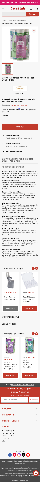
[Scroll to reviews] (20, 84)
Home (4, 20)
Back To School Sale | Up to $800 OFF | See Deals (20, 2)
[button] (3, 8)
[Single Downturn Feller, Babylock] (10, 292)
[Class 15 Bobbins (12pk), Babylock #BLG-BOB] (29, 292)
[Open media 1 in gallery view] (34, 31)
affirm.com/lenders (24, 468)
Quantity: (5, 115)
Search (33, 14)
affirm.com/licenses (4, 475)
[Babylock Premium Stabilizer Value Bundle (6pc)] (10, 358)
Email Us (5, 438)
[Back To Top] (37, 479)
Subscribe (34, 400)
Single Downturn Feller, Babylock (10, 298)
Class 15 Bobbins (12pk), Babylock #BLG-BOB (29, 299)
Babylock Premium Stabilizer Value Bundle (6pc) (10, 366)
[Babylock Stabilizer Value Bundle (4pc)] (29, 358)
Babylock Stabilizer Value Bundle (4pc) (28, 364)
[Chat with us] (31, 8)
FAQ (3, 441)
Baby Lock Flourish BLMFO (17, 20)
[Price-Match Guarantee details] (23, 152)
